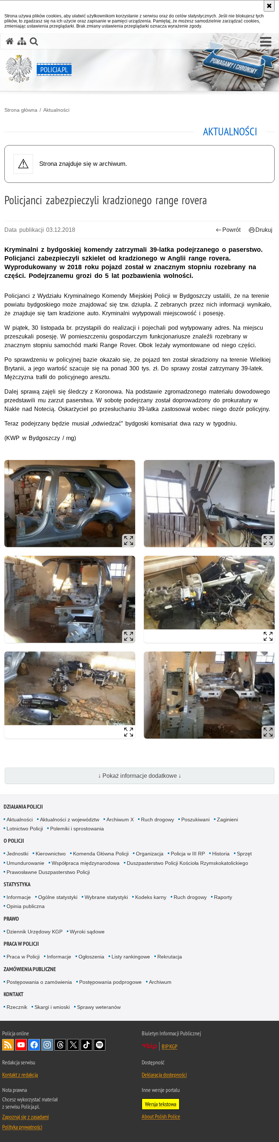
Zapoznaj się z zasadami (25, 1116)
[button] (265, 42)
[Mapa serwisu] (21, 41)
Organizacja (149, 853)
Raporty (223, 897)
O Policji (14, 841)
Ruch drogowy (157, 819)
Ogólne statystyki (57, 897)
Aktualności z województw (69, 819)
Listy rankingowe (131, 957)
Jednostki (17, 853)
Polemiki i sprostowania (77, 828)
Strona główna (20, 110)
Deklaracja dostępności (164, 1074)
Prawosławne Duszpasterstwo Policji (48, 872)
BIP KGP (169, 1046)
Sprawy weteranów (99, 1007)
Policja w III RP (188, 853)
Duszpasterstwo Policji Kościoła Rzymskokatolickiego (187, 863)
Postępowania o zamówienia (39, 982)
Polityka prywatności (22, 1126)
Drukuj (263, 230)
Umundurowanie (25, 863)
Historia (221, 853)
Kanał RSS (8, 1045)
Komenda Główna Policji (101, 853)
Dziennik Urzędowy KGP (34, 931)
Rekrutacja (169, 957)
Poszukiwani (195, 819)
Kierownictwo (51, 853)
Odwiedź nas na (21, 1045)
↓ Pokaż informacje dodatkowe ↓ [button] (139, 776)
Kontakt (14, 994)
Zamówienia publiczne (30, 969)
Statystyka (17, 884)
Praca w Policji (21, 944)
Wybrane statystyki (106, 897)
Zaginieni (227, 819)
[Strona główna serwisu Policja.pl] (10, 41)
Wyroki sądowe (87, 931)
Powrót (231, 230)
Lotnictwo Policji (25, 828)
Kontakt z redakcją (20, 1074)
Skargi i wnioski (52, 1007)
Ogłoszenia (91, 957)
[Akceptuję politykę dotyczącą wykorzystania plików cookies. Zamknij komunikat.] (269, 6)
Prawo (11, 919)
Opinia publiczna (26, 906)
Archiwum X (120, 819)
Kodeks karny (150, 897)
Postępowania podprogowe (110, 982)
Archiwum (160, 982)
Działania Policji (23, 806)
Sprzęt (244, 853)
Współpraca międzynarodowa (86, 863)
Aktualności (56, 110)
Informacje (19, 897)
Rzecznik (17, 1007)
